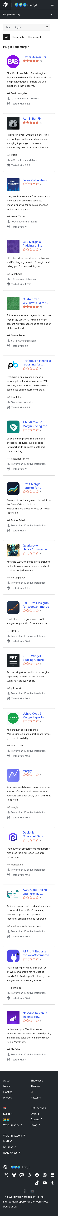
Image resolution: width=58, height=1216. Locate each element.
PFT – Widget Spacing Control (33, 657)
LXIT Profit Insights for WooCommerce (36, 604)
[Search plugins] (47, 27)
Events (35, 1113)
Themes (35, 1086)
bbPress (9, 1147)
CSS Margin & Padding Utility (32, 243)
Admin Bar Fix (32, 118)
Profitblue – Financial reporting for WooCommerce (37, 362)
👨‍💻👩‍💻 (6, 1119)
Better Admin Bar (34, 57)
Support (8, 1113)
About (6, 1080)
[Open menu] (53, 5)
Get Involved (38, 1108)
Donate (37, 1119)
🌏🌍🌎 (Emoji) (20, 1167)
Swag (35, 1125)
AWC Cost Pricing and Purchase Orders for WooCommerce (35, 891)
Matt (7, 1141)
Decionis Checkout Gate (33, 834)
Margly (27, 771)
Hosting (7, 1092)
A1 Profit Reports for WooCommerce (36, 953)
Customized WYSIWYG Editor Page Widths (34, 301)
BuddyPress (12, 1152)
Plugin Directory (11, 14)
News (6, 1086)
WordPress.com (14, 1135)
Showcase (37, 1080)
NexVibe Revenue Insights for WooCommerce (35, 1015)
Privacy (7, 1097)
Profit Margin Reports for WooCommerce (33, 486)
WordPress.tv (12, 1125)
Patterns (36, 1097)
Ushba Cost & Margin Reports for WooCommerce (36, 715)
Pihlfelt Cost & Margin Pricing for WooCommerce (35, 424)
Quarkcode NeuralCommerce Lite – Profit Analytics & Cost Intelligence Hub (35, 547)
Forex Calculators (35, 180)
